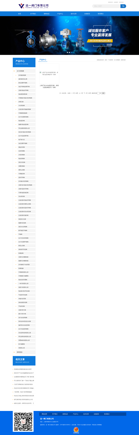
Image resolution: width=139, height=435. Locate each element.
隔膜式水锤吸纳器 (23, 260)
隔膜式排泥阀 (22, 223)
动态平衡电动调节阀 (24, 86)
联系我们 (121, 2)
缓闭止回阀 (22, 170)
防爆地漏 (21, 268)
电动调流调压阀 (23, 94)
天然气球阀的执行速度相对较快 (23, 384)
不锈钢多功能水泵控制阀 (25, 98)
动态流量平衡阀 (23, 143)
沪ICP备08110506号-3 (65, 424)
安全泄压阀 (22, 196)
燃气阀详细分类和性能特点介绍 (23, 399)
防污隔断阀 (22, 344)
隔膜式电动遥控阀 (23, 124)
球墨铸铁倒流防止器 (24, 340)
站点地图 (83, 424)
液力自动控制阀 (23, 317)
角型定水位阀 (22, 219)
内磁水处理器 (22, 298)
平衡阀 (20, 234)
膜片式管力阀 (22, 313)
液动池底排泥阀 (23, 302)
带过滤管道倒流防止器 (25, 336)
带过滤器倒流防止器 (24, 128)
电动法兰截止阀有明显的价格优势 (24, 395)
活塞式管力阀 (22, 310)
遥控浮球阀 (22, 177)
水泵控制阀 (22, 154)
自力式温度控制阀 (23, 329)
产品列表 (110, 60)
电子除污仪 (22, 139)
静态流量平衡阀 (23, 82)
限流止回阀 (22, 245)
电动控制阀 (22, 158)
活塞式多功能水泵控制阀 (25, 185)
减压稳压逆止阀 (23, 79)
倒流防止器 (22, 348)
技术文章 (73, 13)
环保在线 (94, 424)
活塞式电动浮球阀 (23, 90)
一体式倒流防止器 (23, 283)
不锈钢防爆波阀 (23, 113)
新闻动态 (46, 13)
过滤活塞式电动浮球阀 (25, 200)
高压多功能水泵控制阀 (25, 132)
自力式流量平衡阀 (23, 242)
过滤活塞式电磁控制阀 (25, 109)
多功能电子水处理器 (24, 264)
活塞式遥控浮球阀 (23, 189)
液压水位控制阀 (23, 226)
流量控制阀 (22, 166)
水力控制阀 (20, 71)
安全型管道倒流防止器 (25, 332)
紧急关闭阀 (22, 147)
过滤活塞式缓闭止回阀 (25, 204)
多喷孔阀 (21, 101)
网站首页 (44, 414)
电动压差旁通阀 (23, 279)
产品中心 (60, 13)
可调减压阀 (22, 173)
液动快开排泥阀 (23, 249)
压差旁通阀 (22, 151)
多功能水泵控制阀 (23, 181)
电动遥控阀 (22, 120)
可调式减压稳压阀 (23, 192)
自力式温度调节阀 (23, 136)
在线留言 (116, 2)
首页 (19, 13)
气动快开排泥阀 (23, 295)
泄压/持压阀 (22, 162)
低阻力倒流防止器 (23, 287)
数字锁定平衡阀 (23, 230)
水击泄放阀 (22, 105)
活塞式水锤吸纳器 (23, 257)
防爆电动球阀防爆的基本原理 (22, 369)
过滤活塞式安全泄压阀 (25, 211)
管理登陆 (99, 424)
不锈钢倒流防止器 (23, 272)
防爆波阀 (21, 253)
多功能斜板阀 (22, 75)
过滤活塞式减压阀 (23, 215)
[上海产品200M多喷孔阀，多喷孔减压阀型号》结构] (49, 73)
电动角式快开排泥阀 (24, 291)
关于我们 (33, 13)
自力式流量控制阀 (23, 117)
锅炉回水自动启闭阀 (24, 325)
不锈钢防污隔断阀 (23, 276)
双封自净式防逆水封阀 (25, 321)
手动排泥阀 (22, 306)
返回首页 (110, 2)
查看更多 (20, 352)
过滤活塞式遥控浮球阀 (25, 207)
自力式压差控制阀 (23, 238)
